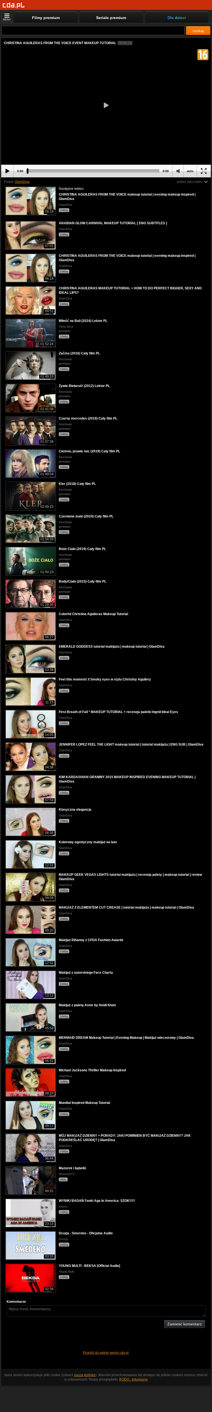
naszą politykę (85, 1375)
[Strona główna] (14, 5)
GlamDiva (22, 182)
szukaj (198, 30)
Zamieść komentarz (184, 1324)
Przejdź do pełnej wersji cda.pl (106, 1353)
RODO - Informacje (133, 1379)
